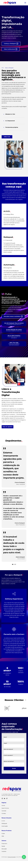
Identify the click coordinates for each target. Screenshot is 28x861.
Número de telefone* (9, 761)
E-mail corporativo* (8, 755)
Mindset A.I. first (10, 114)
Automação (5, 826)
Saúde (3, 846)
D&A (3, 836)
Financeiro (4, 843)
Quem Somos (5, 808)
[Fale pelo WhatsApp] (24, 857)
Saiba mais (7, 136)
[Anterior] (23, 700)
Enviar (14, 768)
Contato (4, 813)
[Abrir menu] (25, 3)
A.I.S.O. (3, 820)
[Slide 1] (12, 564)
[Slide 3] (15, 564)
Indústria (4, 851)
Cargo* (5, 743)
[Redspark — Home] (10, 3)
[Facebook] (6, 798)
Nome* (5, 737)
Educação (4, 848)
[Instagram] (2, 798)
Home (3, 805)
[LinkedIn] (4, 798)
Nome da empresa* (8, 749)
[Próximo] (25, 700)
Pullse (3, 833)
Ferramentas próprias (11, 127)
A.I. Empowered (10, 120)
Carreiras (4, 810)
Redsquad (4, 823)
